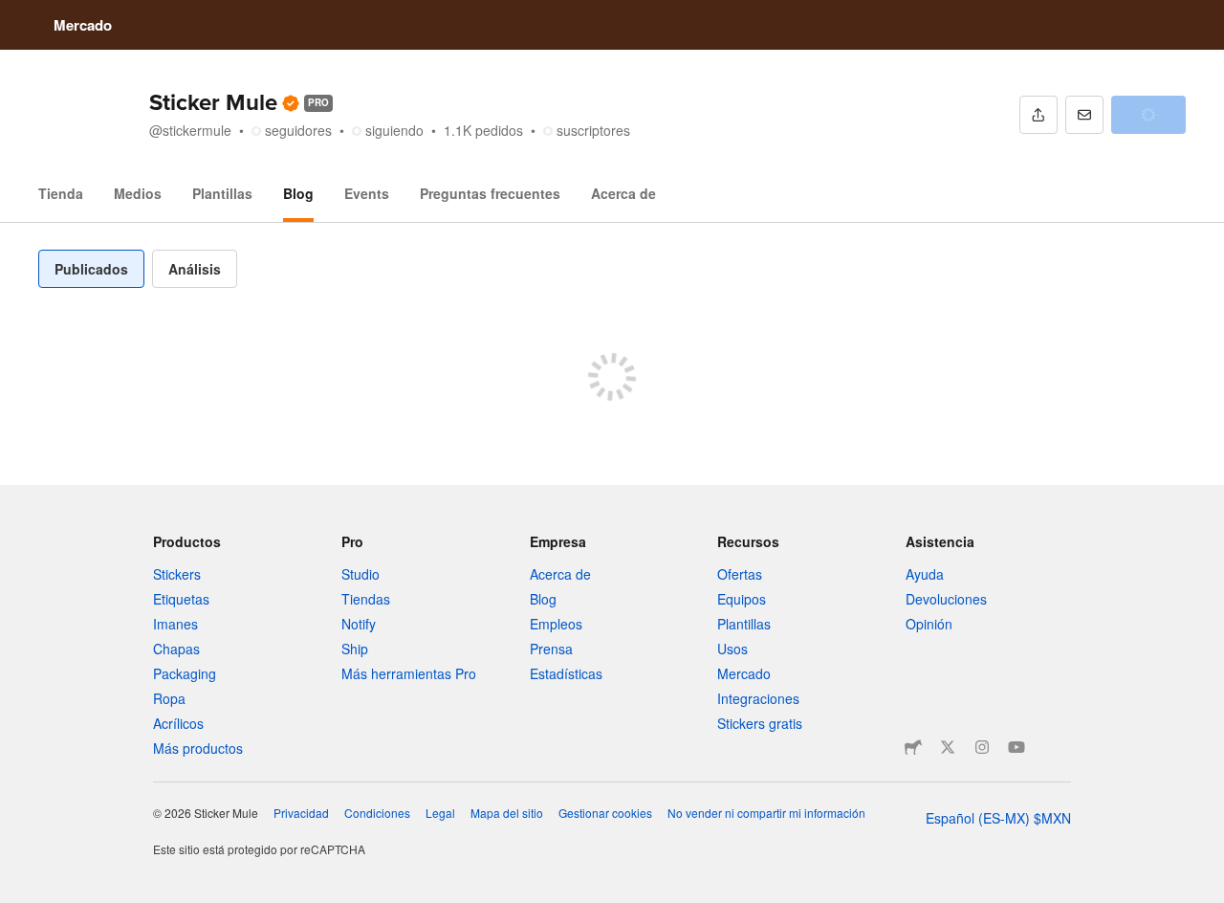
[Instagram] (982, 747)
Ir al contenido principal (14, 14)
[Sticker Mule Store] (913, 747)
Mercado (83, 24)
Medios (138, 193)
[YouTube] (1016, 747)
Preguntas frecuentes (490, 193)
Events (366, 193)
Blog (298, 193)
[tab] (91, 269)
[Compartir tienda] (1038, 115)
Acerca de (623, 193)
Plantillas (222, 193)
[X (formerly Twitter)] (947, 747)
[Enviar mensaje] (1084, 115)
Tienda (60, 193)
